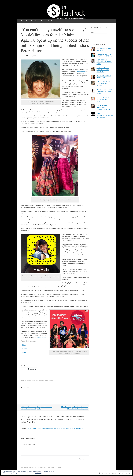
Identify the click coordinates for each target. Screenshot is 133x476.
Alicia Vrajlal (24, 56)
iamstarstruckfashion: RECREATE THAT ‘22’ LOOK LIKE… (103, 70)
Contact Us (34, 21)
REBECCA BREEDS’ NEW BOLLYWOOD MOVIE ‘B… (104, 55)
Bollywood (32, 380)
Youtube (24, 352)
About (27, 21)
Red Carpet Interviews (54, 21)
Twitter (24, 345)
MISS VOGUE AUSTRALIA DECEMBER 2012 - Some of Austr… (104, 91)
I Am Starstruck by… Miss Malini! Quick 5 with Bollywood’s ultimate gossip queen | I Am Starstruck (55, 428)
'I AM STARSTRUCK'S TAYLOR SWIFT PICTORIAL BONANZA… (104, 107)
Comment (82, 459)
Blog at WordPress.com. (28, 467)
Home (22, 21)
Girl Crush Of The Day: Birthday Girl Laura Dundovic (103, 99)
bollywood (41, 380)
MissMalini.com (81, 71)
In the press (43, 21)
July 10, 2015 (32, 56)
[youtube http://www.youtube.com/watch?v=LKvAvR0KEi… (106, 115)
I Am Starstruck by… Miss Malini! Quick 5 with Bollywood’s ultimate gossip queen (74, 408)
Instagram (24, 349)
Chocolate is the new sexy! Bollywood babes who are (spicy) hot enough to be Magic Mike (36, 408)
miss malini (52, 380)
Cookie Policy (38, 473)
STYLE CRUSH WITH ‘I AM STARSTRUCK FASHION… (103, 84)
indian (46, 380)
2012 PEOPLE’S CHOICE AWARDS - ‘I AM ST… (104, 77)
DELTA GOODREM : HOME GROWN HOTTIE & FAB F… (104, 62)
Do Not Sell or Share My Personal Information (48, 467)
